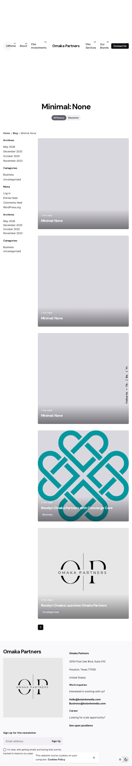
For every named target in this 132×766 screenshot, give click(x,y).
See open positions (81, 725)
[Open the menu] (7, 46)
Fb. (126, 384)
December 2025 (12, 151)
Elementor (73, 117)
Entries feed (10, 198)
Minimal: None (52, 220)
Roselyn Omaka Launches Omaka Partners (74, 605)
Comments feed (12, 202)
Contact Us (120, 46)
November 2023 (13, 160)
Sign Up (56, 741)
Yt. (126, 367)
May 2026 (9, 146)
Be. (126, 375)
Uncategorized (12, 179)
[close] (94, 757)
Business (8, 174)
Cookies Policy (56, 759)
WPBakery (58, 117)
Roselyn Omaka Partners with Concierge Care (77, 508)
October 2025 (11, 156)
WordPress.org (12, 207)
